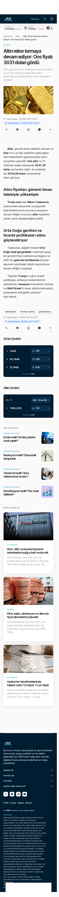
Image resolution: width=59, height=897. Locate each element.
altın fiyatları (10, 311)
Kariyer (28, 803)
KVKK (6, 803)
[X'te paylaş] (6, 129)
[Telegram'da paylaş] (39, 129)
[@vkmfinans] (5, 794)
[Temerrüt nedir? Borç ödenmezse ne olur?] (47, 474)
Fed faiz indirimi (27, 311)
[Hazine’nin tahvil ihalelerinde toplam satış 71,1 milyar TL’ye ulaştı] (28, 659)
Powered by (28, 374)
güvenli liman (45, 311)
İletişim (21, 803)
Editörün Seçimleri (11, 433)
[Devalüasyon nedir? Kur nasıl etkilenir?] (47, 492)
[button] (44, 18)
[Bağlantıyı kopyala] (50, 129)
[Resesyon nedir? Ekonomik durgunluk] (47, 456)
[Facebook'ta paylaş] (17, 129)
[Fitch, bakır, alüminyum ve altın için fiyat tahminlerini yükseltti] (28, 591)
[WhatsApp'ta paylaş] (28, 129)
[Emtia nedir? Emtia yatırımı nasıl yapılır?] (47, 438)
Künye (13, 803)
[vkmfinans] (24, 794)
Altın (18, 36)
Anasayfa (7, 36)
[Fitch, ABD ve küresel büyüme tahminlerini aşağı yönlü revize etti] (28, 526)
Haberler (13, 545)
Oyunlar (35, 19)
